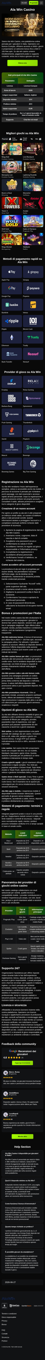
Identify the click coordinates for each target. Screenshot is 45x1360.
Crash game (25, 139)
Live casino (14, 139)
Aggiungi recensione (22, 1063)
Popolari (5, 139)
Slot (36, 139)
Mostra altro (22, 1136)
